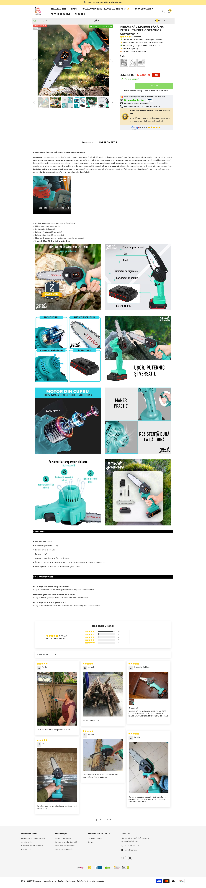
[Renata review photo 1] (149, 767)
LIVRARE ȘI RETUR (108, 142)
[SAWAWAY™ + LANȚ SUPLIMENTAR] (132, 63)
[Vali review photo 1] (57, 775)
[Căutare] (163, 11)
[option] (103, 2)
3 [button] (104, 820)
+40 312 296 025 (132, 846)
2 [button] (100, 820)
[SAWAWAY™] (124, 63)
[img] (42, 664)
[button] (35, 60)
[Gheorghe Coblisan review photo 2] (131, 702)
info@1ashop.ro (131, 850)
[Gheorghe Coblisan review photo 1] (149, 685)
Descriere (87, 142)
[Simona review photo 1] (103, 755)
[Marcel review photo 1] (103, 694)
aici (78, 567)
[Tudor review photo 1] (57, 699)
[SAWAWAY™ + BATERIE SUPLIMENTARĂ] (141, 63)
